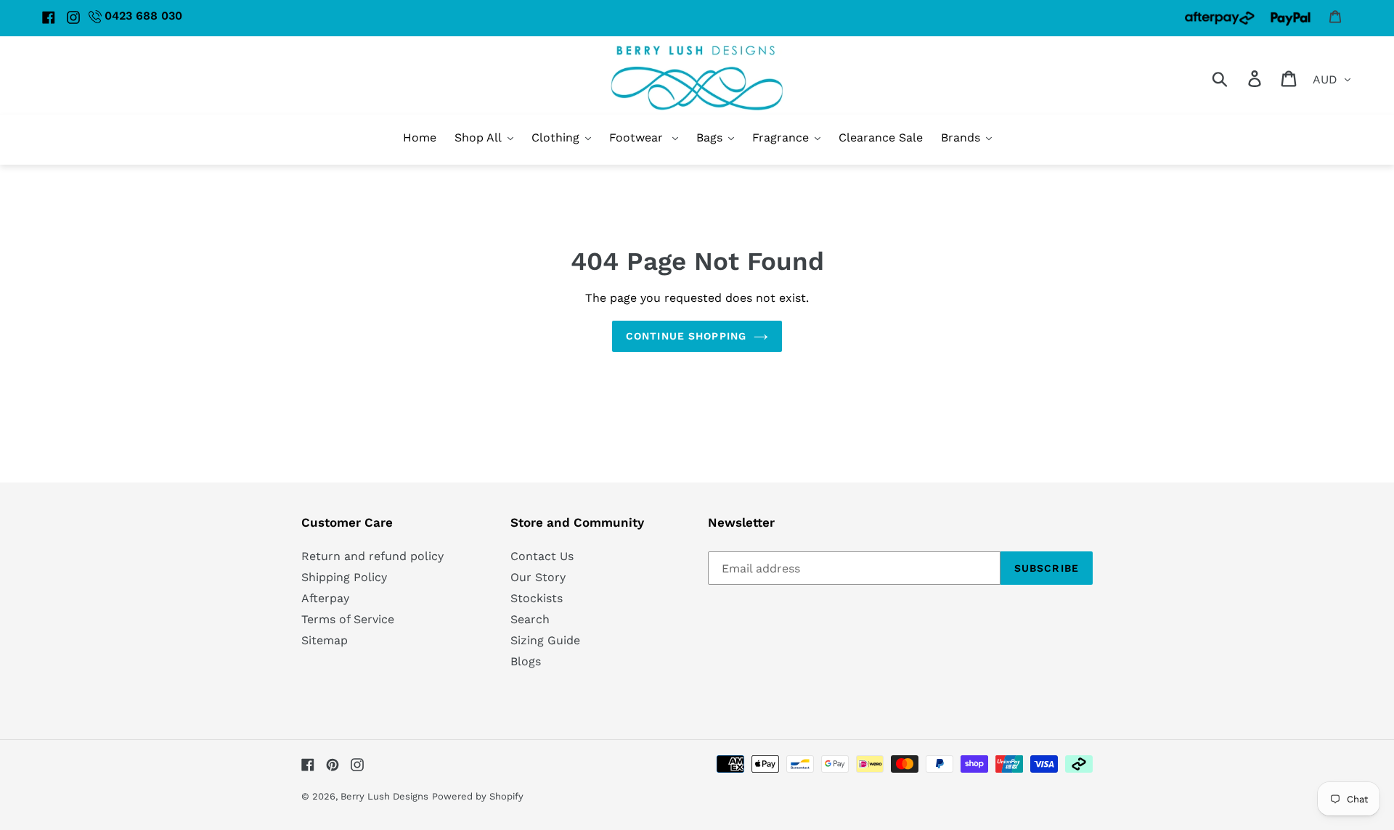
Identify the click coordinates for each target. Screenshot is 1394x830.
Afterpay (325, 598)
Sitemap (324, 640)
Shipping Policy (344, 577)
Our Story (538, 577)
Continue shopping (686, 336)
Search (530, 619)
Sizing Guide (545, 640)
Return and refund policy (372, 556)
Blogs (525, 661)
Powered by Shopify (477, 796)
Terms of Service (347, 619)
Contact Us (542, 556)
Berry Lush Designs (384, 796)
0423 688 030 (143, 15)
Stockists (536, 598)
